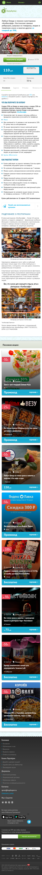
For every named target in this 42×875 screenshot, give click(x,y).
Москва (21, 2)
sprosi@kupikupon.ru (9, 790)
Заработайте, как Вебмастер (13, 765)
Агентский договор (9, 775)
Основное (6, 88)
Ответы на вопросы (9, 755)
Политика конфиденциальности (14, 783)
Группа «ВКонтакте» (10, 155)
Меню (6, 120)
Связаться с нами (8, 793)
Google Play (20, 817)
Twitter (9, 802)
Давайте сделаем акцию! (11, 762)
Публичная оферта (9, 780)
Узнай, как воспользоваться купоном (19, 206)
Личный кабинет (40, 2)
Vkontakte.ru (6, 802)
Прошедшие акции (9, 767)
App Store (7, 817)
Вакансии (6, 749)
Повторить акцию (14, 59)
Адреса (16, 88)
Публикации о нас (9, 746)
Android (5, 97)
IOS (30, 95)
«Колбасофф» (22, 112)
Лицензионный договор (11, 777)
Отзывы (25, 88)
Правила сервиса (9, 752)
